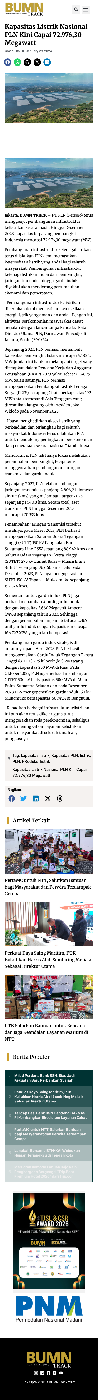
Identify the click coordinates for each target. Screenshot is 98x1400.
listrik (85, 755)
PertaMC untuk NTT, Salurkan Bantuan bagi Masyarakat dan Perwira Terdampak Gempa (48, 887)
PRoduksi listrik (36, 761)
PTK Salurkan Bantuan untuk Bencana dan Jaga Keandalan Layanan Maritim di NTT (46, 1032)
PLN (16, 761)
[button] (76, 9)
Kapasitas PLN (64, 755)
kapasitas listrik (35, 755)
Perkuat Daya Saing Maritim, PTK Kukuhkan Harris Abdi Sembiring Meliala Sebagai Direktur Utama (48, 959)
